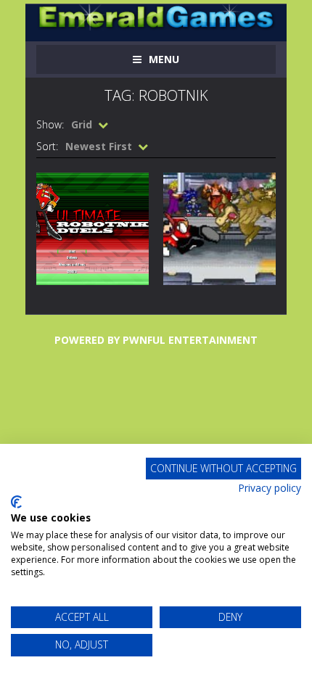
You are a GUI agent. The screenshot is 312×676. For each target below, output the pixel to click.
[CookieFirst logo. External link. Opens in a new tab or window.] (16, 501)
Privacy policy (269, 488)
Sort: (47, 146)
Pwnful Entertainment (190, 340)
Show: (50, 124)
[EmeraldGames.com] (156, 16)
